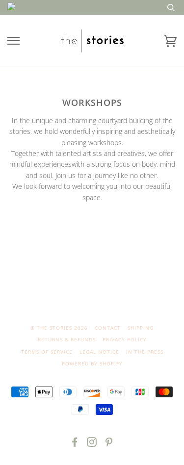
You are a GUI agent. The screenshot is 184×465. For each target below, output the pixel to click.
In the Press (144, 351)
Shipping (141, 327)
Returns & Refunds (67, 339)
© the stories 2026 (59, 327)
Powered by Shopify (92, 363)
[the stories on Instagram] (92, 443)
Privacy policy (125, 339)
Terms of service (47, 351)
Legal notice (99, 351)
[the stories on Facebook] (75, 443)
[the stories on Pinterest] (109, 443)
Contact (108, 327)
